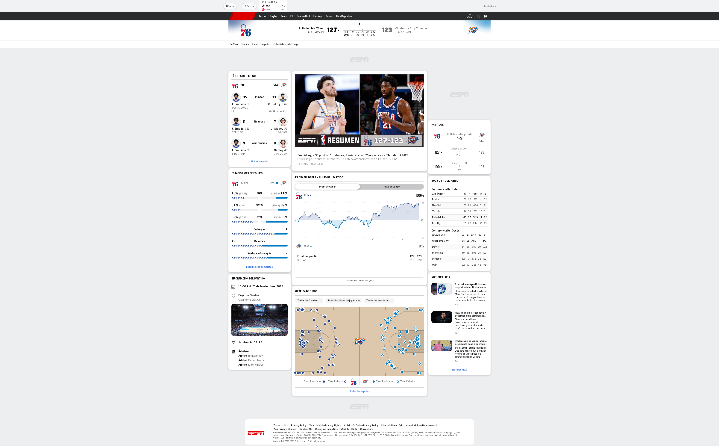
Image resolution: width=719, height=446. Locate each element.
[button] (478, 16)
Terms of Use (280, 425)
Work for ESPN (349, 429)
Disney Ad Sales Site (326, 429)
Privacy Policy (298, 425)
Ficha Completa (259, 161)
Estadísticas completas (259, 267)
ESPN (243, 16)
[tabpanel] (359, 237)
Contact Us (305, 429)
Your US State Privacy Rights (325, 425)
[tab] (327, 187)
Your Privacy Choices (284, 429)
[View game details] (459, 152)
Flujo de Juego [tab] (392, 186)
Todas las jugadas (360, 391)
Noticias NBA (459, 369)
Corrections (367, 429)
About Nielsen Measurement (421, 425)
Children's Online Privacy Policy (361, 425)
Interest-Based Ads (392, 425)
